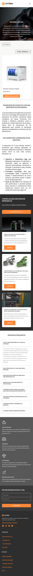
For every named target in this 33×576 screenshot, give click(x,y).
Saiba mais (10, 247)
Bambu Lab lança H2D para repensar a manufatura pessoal (14, 235)
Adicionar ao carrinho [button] (11, 96)
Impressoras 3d (7, 536)
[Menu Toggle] (30, 4)
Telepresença (6, 543)
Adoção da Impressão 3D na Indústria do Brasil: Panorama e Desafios (15, 310)
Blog (3, 570)
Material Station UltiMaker (11, 89)
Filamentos (6, 540)
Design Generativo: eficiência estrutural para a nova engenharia (16, 271)
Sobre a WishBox (7, 556)
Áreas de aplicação (7, 560)
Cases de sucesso (7, 567)
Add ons (4, 547)
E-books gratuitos (7, 563)
